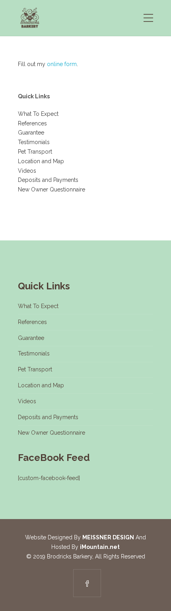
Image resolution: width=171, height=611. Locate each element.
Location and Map (41, 161)
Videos (27, 171)
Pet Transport (35, 151)
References (32, 123)
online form (62, 64)
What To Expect (38, 114)
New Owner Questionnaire (51, 189)
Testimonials (34, 142)
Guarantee (31, 132)
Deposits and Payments (48, 180)
